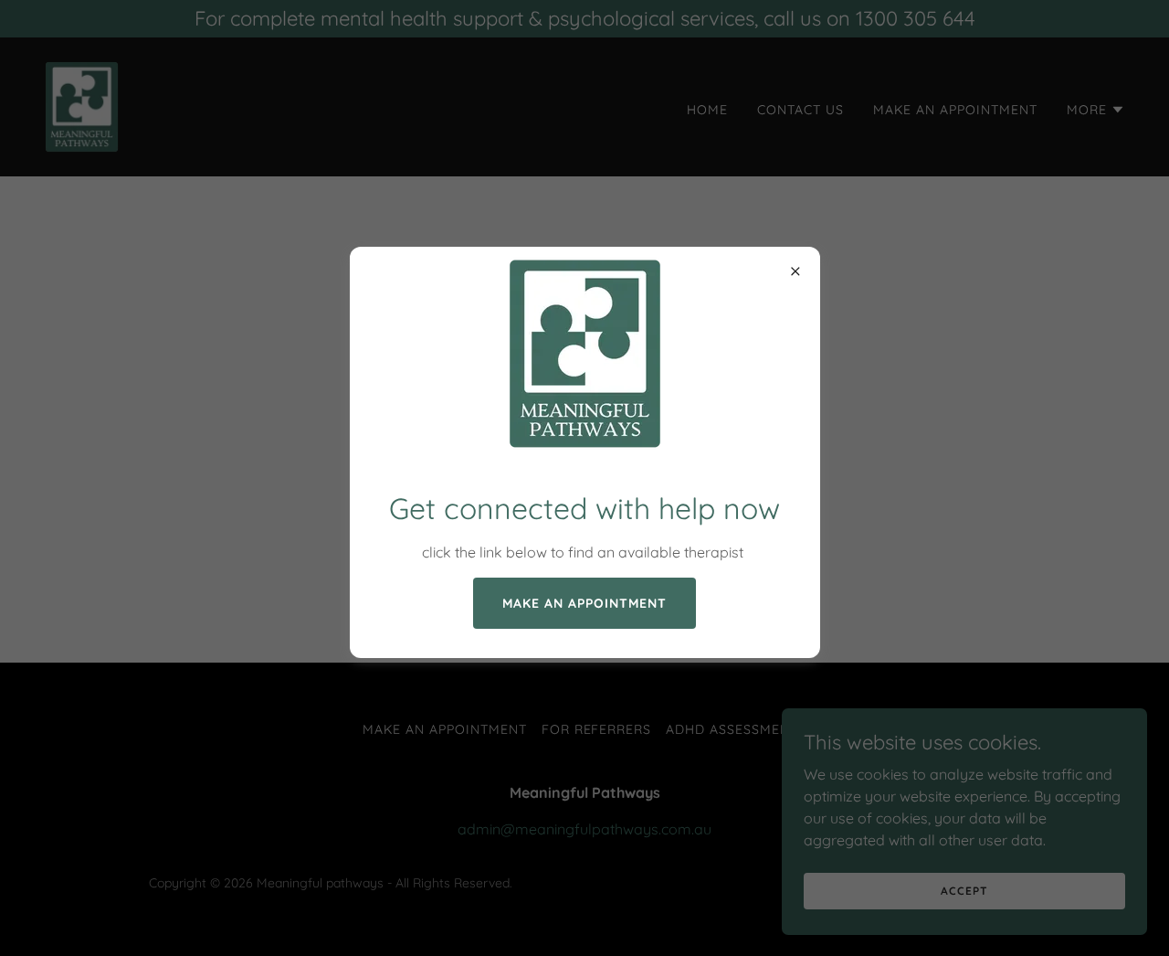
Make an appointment (584, 603)
